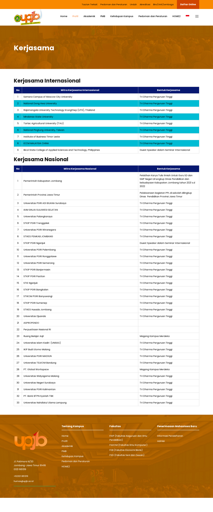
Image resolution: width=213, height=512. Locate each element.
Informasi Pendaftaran (170, 436)
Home (63, 16)
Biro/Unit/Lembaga (163, 4)
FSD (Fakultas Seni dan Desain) (126, 455)
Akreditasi (145, 4)
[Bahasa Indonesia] (187, 18)
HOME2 (176, 16)
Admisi (161, 441)
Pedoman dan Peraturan (113, 4)
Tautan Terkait (90, 4)
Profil (75, 16)
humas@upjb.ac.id (23, 481)
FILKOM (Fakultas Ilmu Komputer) (128, 445)
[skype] (187, 505)
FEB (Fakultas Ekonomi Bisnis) (126, 450)
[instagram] (198, 505)
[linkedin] (182, 505)
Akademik (89, 16)
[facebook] (171, 505)
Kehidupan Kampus (121, 16)
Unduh (133, 4)
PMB (102, 16)
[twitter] (192, 505)
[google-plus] (176, 505)
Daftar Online (188, 4)
